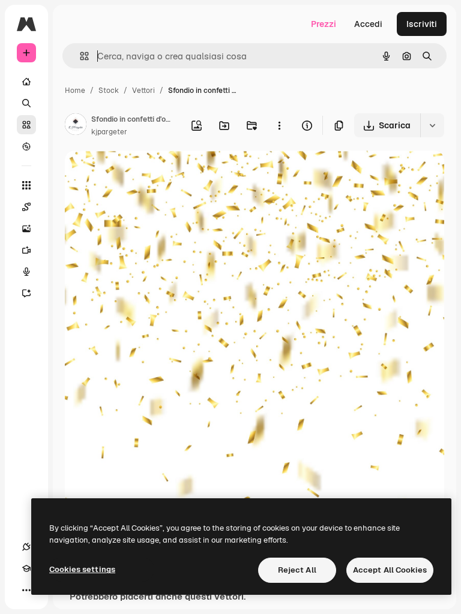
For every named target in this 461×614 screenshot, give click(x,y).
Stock (108, 90)
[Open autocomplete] (79, 56)
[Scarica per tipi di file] (432, 125)
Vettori (143, 90)
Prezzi (323, 24)
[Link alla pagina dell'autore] (75, 126)
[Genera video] (26, 250)
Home (75, 90)
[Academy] (26, 568)
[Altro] (26, 590)
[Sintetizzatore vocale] (26, 271)
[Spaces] (26, 206)
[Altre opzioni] (279, 125)
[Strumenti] (26, 185)
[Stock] (26, 124)
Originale (144, 173)
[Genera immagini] (26, 228)
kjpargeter (109, 132)
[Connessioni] (26, 546)
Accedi (368, 24)
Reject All (297, 570)
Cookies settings (82, 569)
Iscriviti (421, 24)
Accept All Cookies (390, 570)
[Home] (26, 81)
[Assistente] (26, 293)
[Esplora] (26, 146)
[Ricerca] (26, 103)
